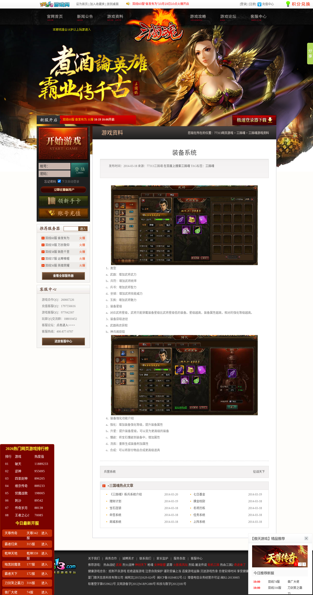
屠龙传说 (201, 565)
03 (7, 478)
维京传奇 (21, 486)
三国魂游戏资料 (258, 133)
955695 (39, 471)
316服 (31, 583)
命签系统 (115, 515)
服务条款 (179, 558)
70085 (38, 515)
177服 (31, 564)
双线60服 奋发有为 (57, 238)
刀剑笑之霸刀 (14, 583)
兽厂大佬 (293, 582)
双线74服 (274, 582)
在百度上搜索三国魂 (177, 166)
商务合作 (111, 558)
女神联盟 (160, 565)
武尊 (169, 565)
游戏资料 (115, 17)
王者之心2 (22, 515)
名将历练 (199, 508)
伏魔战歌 (21, 493)
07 (7, 508)
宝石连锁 (115, 508)
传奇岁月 (21, 508)
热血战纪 (109, 565)
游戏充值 (63, 213)
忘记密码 (50, 181)
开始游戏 (63, 143)
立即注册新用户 (63, 189)
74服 (30, 592)
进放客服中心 (63, 341)
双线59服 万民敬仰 (57, 245)
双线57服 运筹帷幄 (57, 258)
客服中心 (258, 17)
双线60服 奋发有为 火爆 (78, 119)
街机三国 (213, 565)
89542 (38, 500)
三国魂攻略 (198, 17)
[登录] (243, 4)
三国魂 (55, 17)
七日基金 (199, 494)
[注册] (252, 4)
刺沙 (18, 500)
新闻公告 (85, 17)
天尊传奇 (11, 533)
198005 (39, 493)
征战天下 (259, 471)
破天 (18, 464)
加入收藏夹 (97, 4)
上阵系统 (199, 522)
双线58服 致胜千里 (57, 252)
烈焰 (191, 565)
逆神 (18, 471)
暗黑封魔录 (13, 564)
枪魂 (150, 565)
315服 (31, 544)
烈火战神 (128, 565)
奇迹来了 (240, 565)
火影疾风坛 (180, 565)
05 (7, 493)
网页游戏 (227, 133)
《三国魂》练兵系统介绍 (126, 494)
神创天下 (141, 565)
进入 (83, 228)
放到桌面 (113, 4)
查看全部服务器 (63, 276)
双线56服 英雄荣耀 (57, 265)
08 (7, 515)
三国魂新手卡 (63, 201)
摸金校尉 (199, 501)
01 (7, 464)
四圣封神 (21, 478)
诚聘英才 (128, 558)
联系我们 (145, 558)
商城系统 (115, 522)
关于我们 (94, 558)
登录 (79, 170)
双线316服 (274, 588)
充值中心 (268, 4)
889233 (39, 486)
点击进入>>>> (65, 325)
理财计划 (115, 501)
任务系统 (199, 515)
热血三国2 (226, 565)
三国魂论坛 (228, 17)
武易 (119, 565)
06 (7, 500)
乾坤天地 (11, 553)
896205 (39, 478)
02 (7, 471)
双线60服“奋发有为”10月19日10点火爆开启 (160, 4)
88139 (38, 508)
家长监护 (162, 558)
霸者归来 (11, 544)
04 (7, 486)
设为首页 (82, 4)
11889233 (41, 464)
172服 (31, 573)
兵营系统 (110, 471)
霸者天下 (11, 573)
